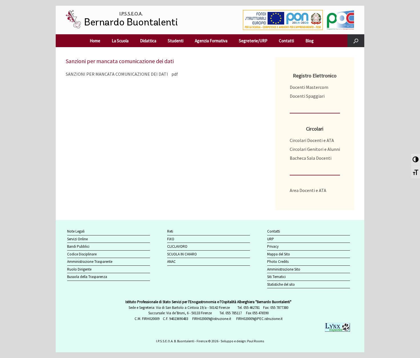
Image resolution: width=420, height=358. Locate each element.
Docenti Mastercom (309, 87)
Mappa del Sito (278, 254)
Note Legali (76, 231)
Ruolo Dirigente (79, 269)
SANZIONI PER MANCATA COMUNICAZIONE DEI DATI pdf (122, 74)
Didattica (148, 40)
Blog (309, 40)
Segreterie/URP (253, 40)
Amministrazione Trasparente (89, 261)
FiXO (170, 239)
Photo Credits (278, 261)
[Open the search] (355, 40)
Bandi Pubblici (78, 246)
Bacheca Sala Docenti (310, 158)
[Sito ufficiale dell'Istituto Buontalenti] (126, 20)
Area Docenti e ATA (308, 190)
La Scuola (120, 40)
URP (270, 239)
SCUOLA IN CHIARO (182, 254)
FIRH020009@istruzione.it (211, 318)
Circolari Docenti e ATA (312, 140)
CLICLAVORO (177, 246)
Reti (170, 231)
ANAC (171, 261)
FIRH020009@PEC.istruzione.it (259, 318)
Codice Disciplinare (82, 254)
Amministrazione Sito (283, 269)
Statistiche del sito (281, 284)
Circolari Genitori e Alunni (315, 149)
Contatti (286, 40)
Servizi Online (77, 239)
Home (95, 40)
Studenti (175, 40)
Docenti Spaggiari (307, 96)
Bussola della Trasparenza (87, 276)
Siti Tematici (276, 276)
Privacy (273, 246)
